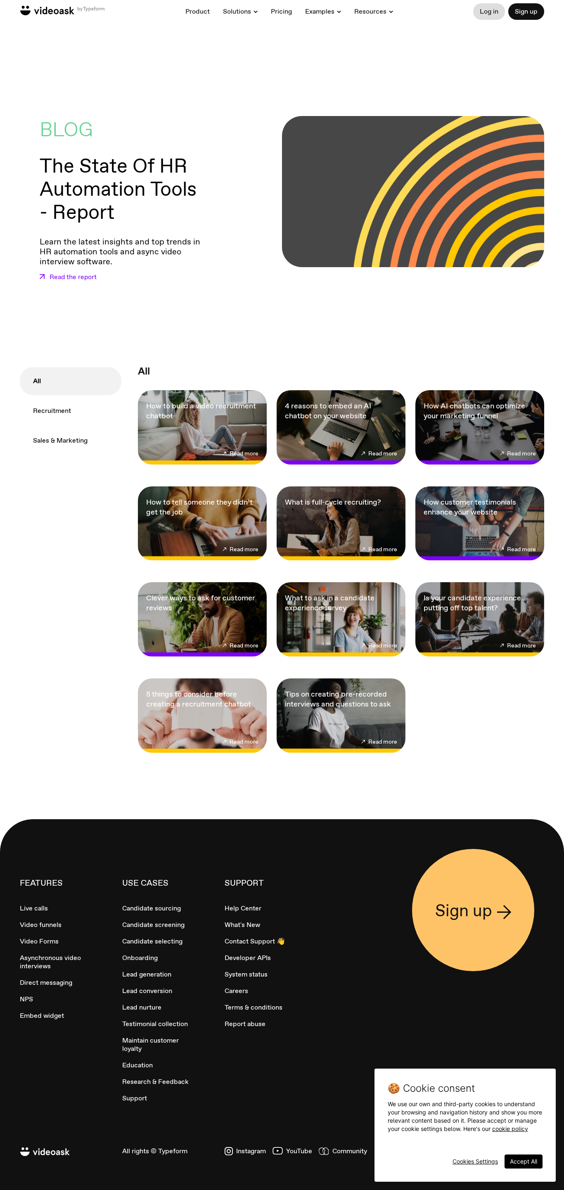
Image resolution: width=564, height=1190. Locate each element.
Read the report (73, 277)
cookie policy (510, 1128)
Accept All (523, 1161)
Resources (370, 11)
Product (197, 11)
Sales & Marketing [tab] (60, 440)
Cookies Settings (475, 1161)
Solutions (237, 11)
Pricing (281, 11)
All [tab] (37, 381)
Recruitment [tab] (52, 410)
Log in (489, 11)
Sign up (526, 11)
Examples (319, 11)
